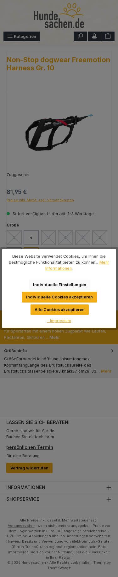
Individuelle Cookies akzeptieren (59, 297)
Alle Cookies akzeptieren (60, 309)
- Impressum (59, 320)
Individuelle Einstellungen (59, 284)
